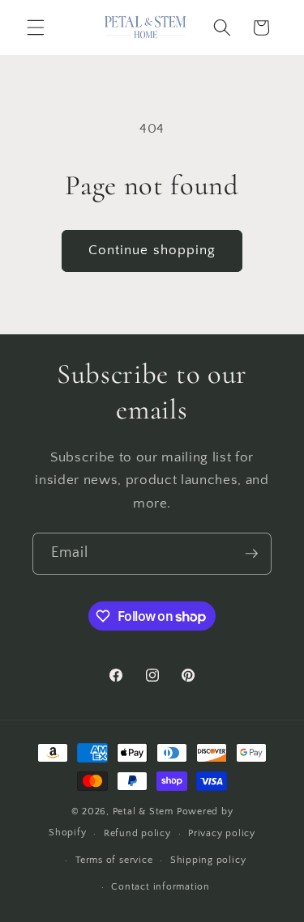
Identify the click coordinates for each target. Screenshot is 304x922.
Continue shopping (152, 250)
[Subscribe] (251, 554)
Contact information (160, 887)
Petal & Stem (143, 811)
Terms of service (113, 860)
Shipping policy (208, 860)
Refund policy (137, 833)
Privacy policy (221, 833)
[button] (35, 27)
